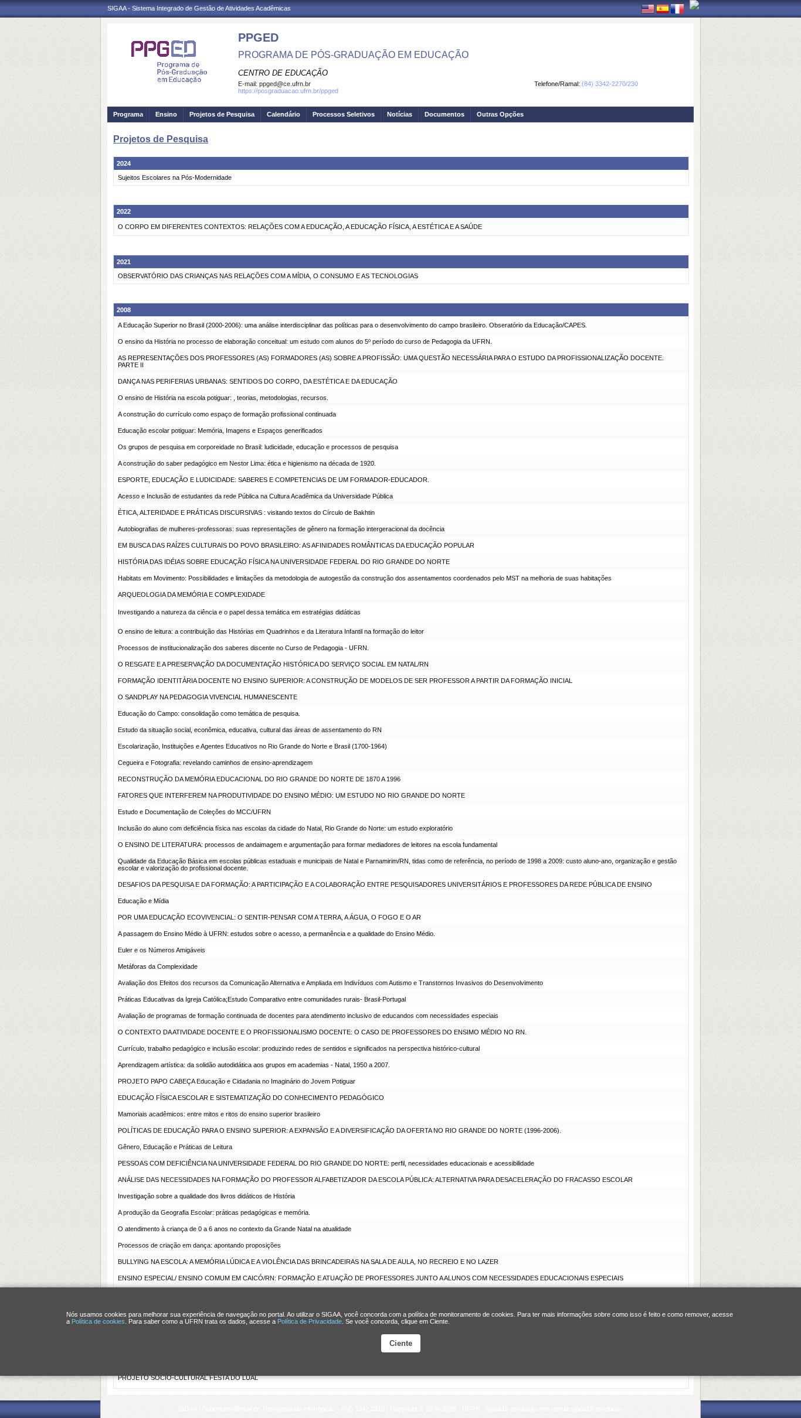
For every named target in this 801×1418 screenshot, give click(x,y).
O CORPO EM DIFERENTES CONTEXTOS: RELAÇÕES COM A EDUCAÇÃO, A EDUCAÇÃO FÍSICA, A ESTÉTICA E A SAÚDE (300, 226)
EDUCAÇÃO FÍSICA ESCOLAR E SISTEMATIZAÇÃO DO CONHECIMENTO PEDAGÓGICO (251, 1097)
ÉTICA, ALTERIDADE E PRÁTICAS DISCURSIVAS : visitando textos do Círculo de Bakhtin (246, 512)
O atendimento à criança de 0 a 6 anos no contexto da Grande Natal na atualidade (234, 1228)
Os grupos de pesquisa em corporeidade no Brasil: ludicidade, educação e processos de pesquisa (258, 446)
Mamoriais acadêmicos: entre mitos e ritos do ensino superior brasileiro (219, 1114)
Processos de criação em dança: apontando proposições (199, 1245)
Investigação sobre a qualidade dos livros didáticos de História (206, 1196)
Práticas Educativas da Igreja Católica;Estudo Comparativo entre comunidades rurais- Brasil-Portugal (262, 999)
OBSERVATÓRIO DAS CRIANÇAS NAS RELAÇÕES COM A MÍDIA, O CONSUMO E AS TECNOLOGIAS (268, 275)
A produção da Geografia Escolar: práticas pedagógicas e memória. (214, 1212)
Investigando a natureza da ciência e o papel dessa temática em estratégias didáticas (239, 612)
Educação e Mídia (143, 900)
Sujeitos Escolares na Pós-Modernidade (175, 177)
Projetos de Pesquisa (221, 114)
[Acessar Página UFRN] (694, 4)
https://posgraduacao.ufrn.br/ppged (288, 90)
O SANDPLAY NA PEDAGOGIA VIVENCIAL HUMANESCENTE (207, 697)
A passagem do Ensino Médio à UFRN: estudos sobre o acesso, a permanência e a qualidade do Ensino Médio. (276, 933)
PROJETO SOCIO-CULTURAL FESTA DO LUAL (188, 1377)
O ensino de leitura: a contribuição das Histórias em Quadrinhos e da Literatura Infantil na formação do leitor (271, 631)
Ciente (400, 1343)
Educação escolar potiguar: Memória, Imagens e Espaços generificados (220, 430)
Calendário (283, 114)
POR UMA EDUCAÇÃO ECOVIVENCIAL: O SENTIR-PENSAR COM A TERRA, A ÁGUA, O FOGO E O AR (269, 917)
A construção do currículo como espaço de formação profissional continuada (227, 414)
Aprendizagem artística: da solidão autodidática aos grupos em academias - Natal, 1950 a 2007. (254, 1064)
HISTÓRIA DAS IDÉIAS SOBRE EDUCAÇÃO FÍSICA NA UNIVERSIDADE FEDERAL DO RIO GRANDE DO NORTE (284, 561)
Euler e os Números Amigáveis (161, 950)
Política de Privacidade (309, 1321)
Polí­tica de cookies (98, 1321)
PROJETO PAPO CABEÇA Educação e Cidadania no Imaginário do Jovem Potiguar (236, 1081)
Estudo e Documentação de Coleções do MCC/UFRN (194, 811)
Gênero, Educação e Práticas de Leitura (175, 1146)
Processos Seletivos (344, 114)
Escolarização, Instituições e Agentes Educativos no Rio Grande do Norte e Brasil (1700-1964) (252, 746)
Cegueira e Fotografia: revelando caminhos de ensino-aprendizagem (215, 762)
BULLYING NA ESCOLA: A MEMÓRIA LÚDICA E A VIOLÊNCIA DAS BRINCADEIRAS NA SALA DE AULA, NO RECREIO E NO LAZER (308, 1261)
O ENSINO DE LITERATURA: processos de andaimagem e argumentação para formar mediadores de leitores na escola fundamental (307, 844)
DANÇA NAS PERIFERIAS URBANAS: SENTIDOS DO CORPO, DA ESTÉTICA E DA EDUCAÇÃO (258, 381)
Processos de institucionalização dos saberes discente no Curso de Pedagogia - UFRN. (243, 647)
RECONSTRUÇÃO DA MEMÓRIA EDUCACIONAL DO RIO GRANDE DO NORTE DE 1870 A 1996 (259, 779)
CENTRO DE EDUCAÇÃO (283, 73)
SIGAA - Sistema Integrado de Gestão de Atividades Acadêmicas (199, 8)
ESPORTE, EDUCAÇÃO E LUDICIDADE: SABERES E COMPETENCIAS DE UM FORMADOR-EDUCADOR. (273, 479)
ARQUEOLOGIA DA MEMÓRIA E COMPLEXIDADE (191, 594)
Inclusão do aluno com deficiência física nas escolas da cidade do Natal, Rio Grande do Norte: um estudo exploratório (285, 828)
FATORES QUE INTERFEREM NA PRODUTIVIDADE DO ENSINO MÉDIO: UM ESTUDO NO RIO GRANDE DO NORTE (291, 795)
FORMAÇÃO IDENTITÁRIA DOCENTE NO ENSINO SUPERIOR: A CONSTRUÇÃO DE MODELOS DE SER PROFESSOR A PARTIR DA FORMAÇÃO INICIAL (345, 680)
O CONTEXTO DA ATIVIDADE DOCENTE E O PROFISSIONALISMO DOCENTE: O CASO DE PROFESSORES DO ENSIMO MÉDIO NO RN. (322, 1032)
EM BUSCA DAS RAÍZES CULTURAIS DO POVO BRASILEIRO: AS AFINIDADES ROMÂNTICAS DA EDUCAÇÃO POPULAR (296, 545)
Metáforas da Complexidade (158, 966)
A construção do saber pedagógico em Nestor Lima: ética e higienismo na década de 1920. (247, 463)
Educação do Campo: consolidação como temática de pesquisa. (209, 713)
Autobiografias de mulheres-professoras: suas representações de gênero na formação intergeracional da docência (281, 528)
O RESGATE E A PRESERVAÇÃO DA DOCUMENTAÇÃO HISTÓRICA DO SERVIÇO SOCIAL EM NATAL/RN (273, 664)
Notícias (399, 114)
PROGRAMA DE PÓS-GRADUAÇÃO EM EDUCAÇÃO (353, 55)
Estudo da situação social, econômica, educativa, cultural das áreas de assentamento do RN (250, 729)
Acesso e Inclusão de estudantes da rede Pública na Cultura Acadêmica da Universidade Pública (255, 496)
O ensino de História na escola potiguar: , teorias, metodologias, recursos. (223, 397)
